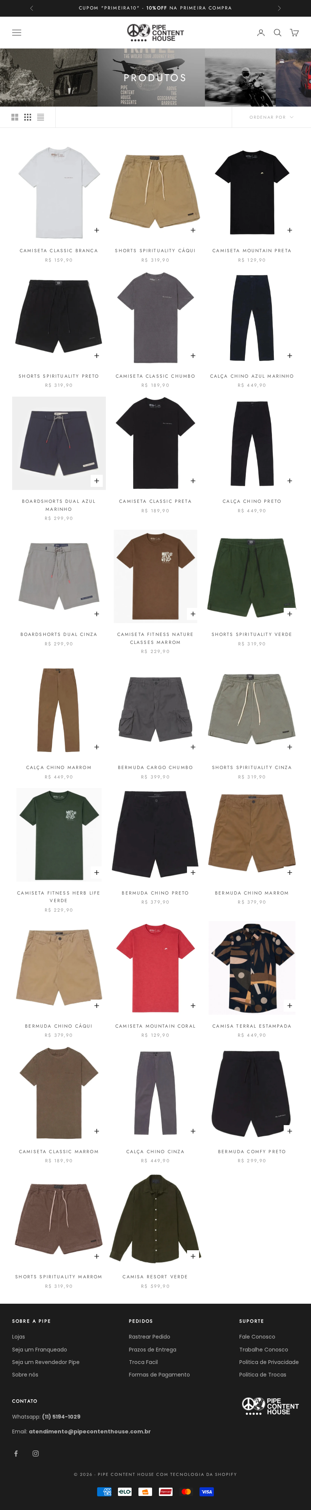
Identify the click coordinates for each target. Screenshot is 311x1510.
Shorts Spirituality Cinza (252, 767)
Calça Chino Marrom (59, 767)
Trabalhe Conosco (263, 1349)
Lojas (18, 1336)
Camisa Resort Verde (155, 1276)
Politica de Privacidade (269, 1362)
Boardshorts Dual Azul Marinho (59, 505)
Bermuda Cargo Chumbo (155, 767)
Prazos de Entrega (152, 1349)
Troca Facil (143, 1362)
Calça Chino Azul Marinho (252, 376)
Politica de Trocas (262, 1374)
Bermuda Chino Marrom (252, 893)
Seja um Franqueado (39, 1349)
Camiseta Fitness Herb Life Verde (59, 897)
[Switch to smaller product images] (27, 117)
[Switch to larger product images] (14, 117)
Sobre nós (25, 1374)
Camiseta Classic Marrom (59, 1151)
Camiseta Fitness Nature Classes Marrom (155, 638)
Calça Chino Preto (252, 501)
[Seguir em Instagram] (35, 1453)
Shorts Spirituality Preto (59, 376)
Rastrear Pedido (149, 1336)
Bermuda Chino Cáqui (59, 1026)
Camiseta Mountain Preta (252, 250)
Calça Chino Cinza (155, 1151)
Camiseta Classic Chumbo (156, 376)
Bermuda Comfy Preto (252, 1151)
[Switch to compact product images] (40, 117)
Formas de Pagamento (159, 1374)
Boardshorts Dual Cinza (59, 634)
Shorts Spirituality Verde (252, 634)
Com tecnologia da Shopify (196, 1474)
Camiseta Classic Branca (59, 250)
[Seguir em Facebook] (16, 1453)
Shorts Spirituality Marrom (58, 1276)
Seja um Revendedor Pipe (46, 1362)
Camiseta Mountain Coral (155, 1026)
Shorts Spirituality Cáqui (155, 250)
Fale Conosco (257, 1336)
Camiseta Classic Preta (155, 501)
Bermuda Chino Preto (155, 893)
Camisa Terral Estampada (252, 1026)
